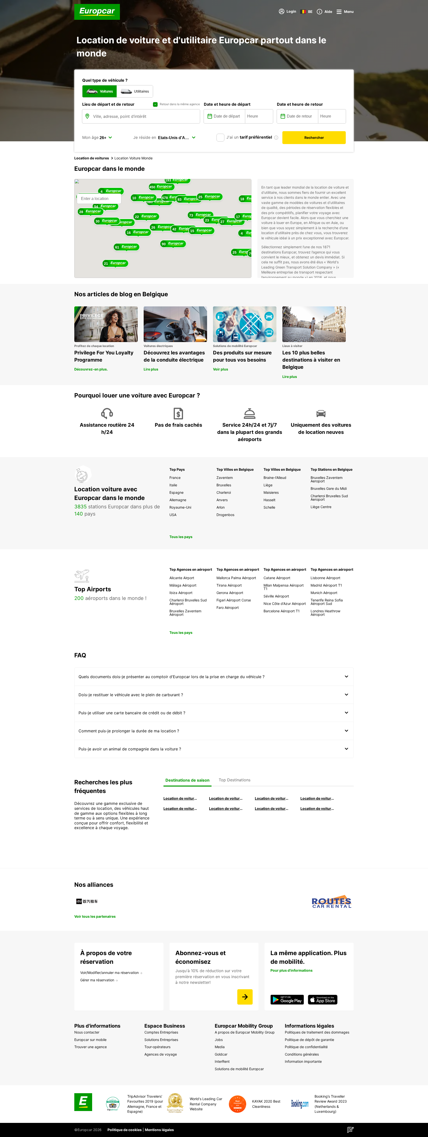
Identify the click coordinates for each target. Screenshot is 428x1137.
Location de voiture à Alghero (317, 798)
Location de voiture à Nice (226, 808)
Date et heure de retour (300, 104)
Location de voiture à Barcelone (180, 798)
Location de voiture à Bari (226, 798)
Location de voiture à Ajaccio (317, 808)
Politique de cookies (124, 1130)
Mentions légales (159, 1130)
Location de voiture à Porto (180, 808)
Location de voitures (91, 158)
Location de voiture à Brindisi (272, 798)
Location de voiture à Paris (272, 808)
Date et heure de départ (227, 104)
